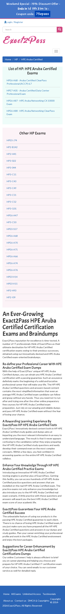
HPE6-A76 (12, 270)
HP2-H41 (11, 154)
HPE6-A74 (12, 263)
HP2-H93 (11, 290)
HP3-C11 (11, 174)
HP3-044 (11, 167)
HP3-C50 (11, 222)
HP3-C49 (11, 188)
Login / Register (14, 22)
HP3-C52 (11, 201)
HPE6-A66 (12, 256)
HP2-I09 (11, 297)
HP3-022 (11, 160)
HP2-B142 (12, 147)
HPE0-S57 (12, 229)
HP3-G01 (11, 208)
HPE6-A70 (12, 242)
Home (8, 59)
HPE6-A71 (12, 249)
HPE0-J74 (12, 140)
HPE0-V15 (12, 283)
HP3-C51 (11, 194)
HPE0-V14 (12, 276)
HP (16, 59)
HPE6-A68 (12, 235)
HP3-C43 (11, 181)
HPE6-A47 (12, 215)
